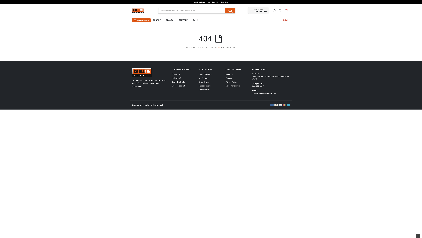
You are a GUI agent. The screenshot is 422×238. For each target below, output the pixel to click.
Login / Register (205, 74)
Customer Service (233, 86)
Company (183, 20)
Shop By (157, 20)
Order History (204, 82)
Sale (195, 20)
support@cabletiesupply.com (264, 93)
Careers (229, 78)
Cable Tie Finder (178, 82)
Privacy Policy (231, 82)
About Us (229, 74)
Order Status (204, 89)
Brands (169, 20)
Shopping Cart (205, 86)
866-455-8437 (260, 11)
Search (230, 10)
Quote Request (178, 86)
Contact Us (176, 74)
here (219, 47)
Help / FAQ (176, 78)
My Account (204, 78)
